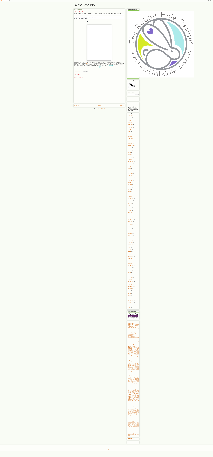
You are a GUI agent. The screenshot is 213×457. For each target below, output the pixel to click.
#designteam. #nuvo (133, 348)
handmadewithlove (130, 409)
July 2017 (129, 268)
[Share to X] (85, 71)
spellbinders (137, 427)
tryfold (133, 433)
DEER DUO (133, 400)
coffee (138, 396)
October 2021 (130, 180)
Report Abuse (131, 438)
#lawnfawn (137, 361)
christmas (129, 394)
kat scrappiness (136, 414)
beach (136, 387)
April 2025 (129, 120)
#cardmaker (130, 341)
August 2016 (130, 288)
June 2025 (129, 117)
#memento (129, 364)
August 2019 (130, 224)
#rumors (133, 370)
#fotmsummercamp (133, 353)
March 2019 (130, 233)
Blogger (108, 449)
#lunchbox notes (131, 363)
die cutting (135, 401)
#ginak (138, 353)
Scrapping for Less (131, 425)
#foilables (137, 352)
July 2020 (129, 205)
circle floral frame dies (133, 395)
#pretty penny (130, 368)
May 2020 (129, 208)
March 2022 (130, 171)
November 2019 (130, 219)
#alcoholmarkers (131, 324)
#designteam (131, 346)
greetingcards (135, 407)
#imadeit (129, 358)
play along (133, 422)
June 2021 (129, 187)
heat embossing (132, 412)
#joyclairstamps (130, 360)
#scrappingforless (131, 371)
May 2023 (129, 152)
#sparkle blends (131, 375)
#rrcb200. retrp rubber (131, 369)
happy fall (134, 410)
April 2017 (129, 274)
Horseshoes (88, 63)
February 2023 (130, 157)
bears (138, 387)
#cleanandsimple (131, 344)
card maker (132, 391)
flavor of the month (131, 406)
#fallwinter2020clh (136, 351)
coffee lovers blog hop (131, 397)
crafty (138, 398)
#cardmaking (136, 341)
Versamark (129, 434)
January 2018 (130, 258)
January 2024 (130, 138)
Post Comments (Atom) (101, 108)
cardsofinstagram (130, 393)
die (135, 400)
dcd (130, 400)
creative (135, 399)
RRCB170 (133, 424)
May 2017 (129, 272)
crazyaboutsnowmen (130, 399)
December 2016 (130, 281)
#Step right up (131, 380)
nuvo (133, 421)
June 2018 (129, 249)
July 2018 (129, 247)
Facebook (99, 66)
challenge (137, 393)
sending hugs (137, 425)
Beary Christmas (130, 388)
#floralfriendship (133, 352)
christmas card (133, 394)
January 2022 (130, 175)
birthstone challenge (130, 389)
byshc (138, 390)
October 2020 (130, 200)
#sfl (135, 371)
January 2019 (130, 237)
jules (136, 413)
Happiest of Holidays (136, 409)
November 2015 (130, 302)
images (136, 412)
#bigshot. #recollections (133, 325)
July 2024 (129, 129)
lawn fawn (136, 415)
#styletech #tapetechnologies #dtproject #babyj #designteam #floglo (133, 381)
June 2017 (129, 270)
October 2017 (130, 263)
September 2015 (131, 305)
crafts (133, 398)
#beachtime (137, 324)
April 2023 (129, 154)
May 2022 (129, 168)
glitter (132, 407)
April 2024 (129, 133)
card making (136, 391)
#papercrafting (130, 365)
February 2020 (130, 214)
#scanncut (137, 370)
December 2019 (130, 217)
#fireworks (129, 352)
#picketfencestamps (130, 367)
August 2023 (130, 147)
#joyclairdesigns (136, 359)
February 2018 (130, 256)
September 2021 (131, 182)
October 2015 (130, 304)
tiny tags (133, 432)
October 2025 (130, 115)
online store (111, 65)
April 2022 (129, 170)
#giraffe (129, 354)
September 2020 (131, 201)
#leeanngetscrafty (130, 362)
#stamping (137, 379)
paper (135, 421)
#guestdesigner (130, 355)
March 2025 (130, 122)
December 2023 (130, 140)
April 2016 (129, 295)
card (128, 391)
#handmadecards (131, 356)
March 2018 (130, 254)
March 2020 (130, 212)
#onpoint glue (136, 364)
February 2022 (130, 173)
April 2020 (129, 210)
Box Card (135, 389)
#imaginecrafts (136, 358)
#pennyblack (137, 366)
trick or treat (137, 432)
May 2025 (129, 118)
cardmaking (133, 392)
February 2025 (130, 124)
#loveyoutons (137, 362)
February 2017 (130, 277)
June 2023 (129, 150)
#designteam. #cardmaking (133, 347)
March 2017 (130, 275)
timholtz (130, 432)
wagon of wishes (133, 434)
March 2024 (130, 134)
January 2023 (130, 159)
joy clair (134, 413)
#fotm (129, 353)
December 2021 (130, 177)
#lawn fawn (130, 361)
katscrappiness (130, 415)
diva (138, 402)
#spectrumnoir (137, 375)
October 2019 (130, 221)
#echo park (133, 350)
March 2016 (130, 297)
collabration (137, 397)
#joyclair (129, 359)
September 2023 (131, 145)
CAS (134, 393)
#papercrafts (136, 365)
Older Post (122, 105)
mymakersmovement (130, 420)
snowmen (129, 427)
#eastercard (129, 350)
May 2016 (129, 293)
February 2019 (130, 235)
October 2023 (130, 143)
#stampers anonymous (131, 379)
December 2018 (130, 238)
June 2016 (129, 291)
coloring (129, 398)
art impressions (132, 387)
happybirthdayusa (134, 411)
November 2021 (130, 178)
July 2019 (129, 226)
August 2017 (130, 267)
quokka (129, 423)
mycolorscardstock (136, 419)
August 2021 (130, 184)
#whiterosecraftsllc (135, 384)
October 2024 (130, 127)
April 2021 (129, 191)
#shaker (137, 371)
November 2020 (130, 198)
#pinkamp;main (137, 367)
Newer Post (76, 105)
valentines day (136, 433)
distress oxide (130, 402)
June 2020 (129, 207)
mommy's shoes (130, 419)
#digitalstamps (130, 349)
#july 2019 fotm (136, 360)
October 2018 (130, 242)
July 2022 (129, 166)
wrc (129, 435)
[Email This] (83, 71)
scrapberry (137, 424)
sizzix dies (137, 426)
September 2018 (131, 244)
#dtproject (136, 349)
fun (138, 406)
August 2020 (130, 203)
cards (137, 392)
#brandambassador (130, 326)
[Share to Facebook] (86, 71)
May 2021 (129, 189)
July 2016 (129, 290)
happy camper (130, 410)
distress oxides (134, 402)
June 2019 (129, 228)
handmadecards (136, 408)
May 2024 (129, 131)
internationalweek (130, 413)
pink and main (130, 422)
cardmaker (129, 392)
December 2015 (130, 300)
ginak (130, 407)
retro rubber (132, 423)
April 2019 (129, 231)
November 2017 (130, 261)
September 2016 (131, 286)
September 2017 (131, 265)
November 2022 (130, 161)
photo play (137, 421)
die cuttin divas (131, 401)
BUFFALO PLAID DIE (133, 390)
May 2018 (129, 251)
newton (131, 421)
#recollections (136, 368)
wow (128, 435)
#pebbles (129, 366)
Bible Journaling (136, 388)
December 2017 (130, 260)
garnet (128, 407)
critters (137, 399)
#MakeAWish (137, 363)
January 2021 (130, 196)
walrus (138, 434)
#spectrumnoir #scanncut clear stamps (133, 376)
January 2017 (130, 279)
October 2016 (130, 284)
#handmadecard (136, 355)
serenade (129, 426)
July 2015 (129, 307)
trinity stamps (130, 433)
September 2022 (131, 164)
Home (99, 105)
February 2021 (130, 194)
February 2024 (130, 136)
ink (138, 412)
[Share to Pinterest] (87, 71)
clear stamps (134, 396)
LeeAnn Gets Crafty (84, 4)
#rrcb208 (137, 369)
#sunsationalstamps (136, 382)
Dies (138, 401)
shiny (131, 426)
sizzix (134, 426)
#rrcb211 (129, 370)
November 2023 (130, 141)
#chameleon (130, 342)
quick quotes (137, 422)
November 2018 (130, 240)
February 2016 (130, 298)
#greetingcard (137, 354)
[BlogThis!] (84, 71)
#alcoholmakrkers (131, 323)
